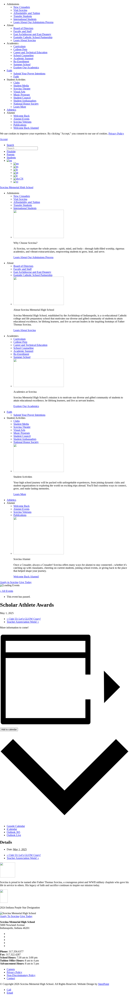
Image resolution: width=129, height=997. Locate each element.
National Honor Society (26, 103)
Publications (19, 124)
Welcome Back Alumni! (26, 127)
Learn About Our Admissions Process (33, 22)
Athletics (11, 109)
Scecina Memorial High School (16, 187)
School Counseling (23, 55)
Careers (11, 969)
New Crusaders (21, 7)
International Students (24, 19)
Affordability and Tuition (26, 13)
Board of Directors (23, 28)
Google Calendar (16, 826)
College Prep (20, 49)
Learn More (19, 106)
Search (10, 145)
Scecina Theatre (21, 88)
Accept (4, 139)
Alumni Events (21, 118)
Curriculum (19, 46)
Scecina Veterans (22, 121)
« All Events (6, 591)
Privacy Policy (116, 133)
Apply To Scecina (9, 916)
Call (9, 989)
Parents (10, 154)
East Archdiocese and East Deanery (32, 34)
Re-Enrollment (21, 61)
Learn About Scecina (24, 40)
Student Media (21, 85)
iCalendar (12, 829)
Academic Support (23, 58)
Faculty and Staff (22, 31)
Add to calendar (9, 729)
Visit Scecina (20, 10)
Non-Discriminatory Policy (21, 975)
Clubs (16, 82)
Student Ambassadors (24, 100)
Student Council (22, 97)
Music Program (21, 94)
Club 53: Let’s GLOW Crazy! (24, 618)
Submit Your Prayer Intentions (29, 73)
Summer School (21, 64)
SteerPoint (103, 984)
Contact (11, 978)
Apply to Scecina (9, 582)
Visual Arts (19, 91)
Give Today (25, 582)
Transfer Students (22, 16)
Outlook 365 (13, 832)
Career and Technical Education (30, 52)
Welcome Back (21, 115)
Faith (9, 70)
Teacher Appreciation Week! (23, 621)
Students (11, 157)
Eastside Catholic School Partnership (32, 37)
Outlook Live (14, 835)
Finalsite (11, 151)
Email (10, 992)
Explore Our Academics (26, 67)
